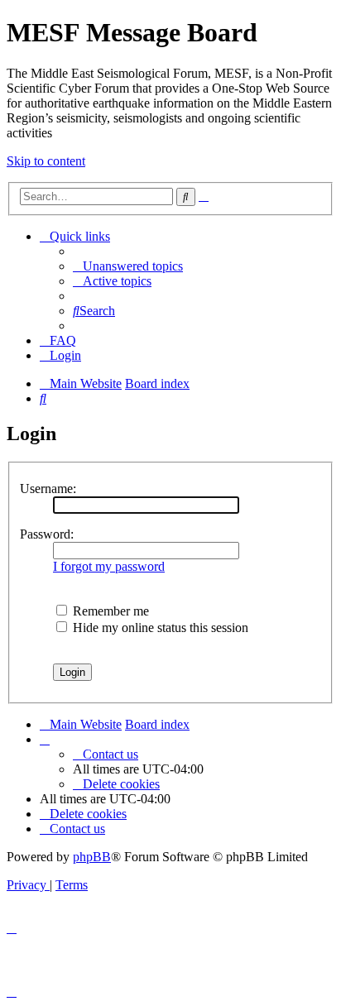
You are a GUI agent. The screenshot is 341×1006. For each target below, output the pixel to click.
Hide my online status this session (159, 627)
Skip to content (46, 161)
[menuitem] (128, 266)
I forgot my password (109, 566)
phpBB (92, 857)
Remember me (109, 611)
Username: (48, 488)
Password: (47, 534)
